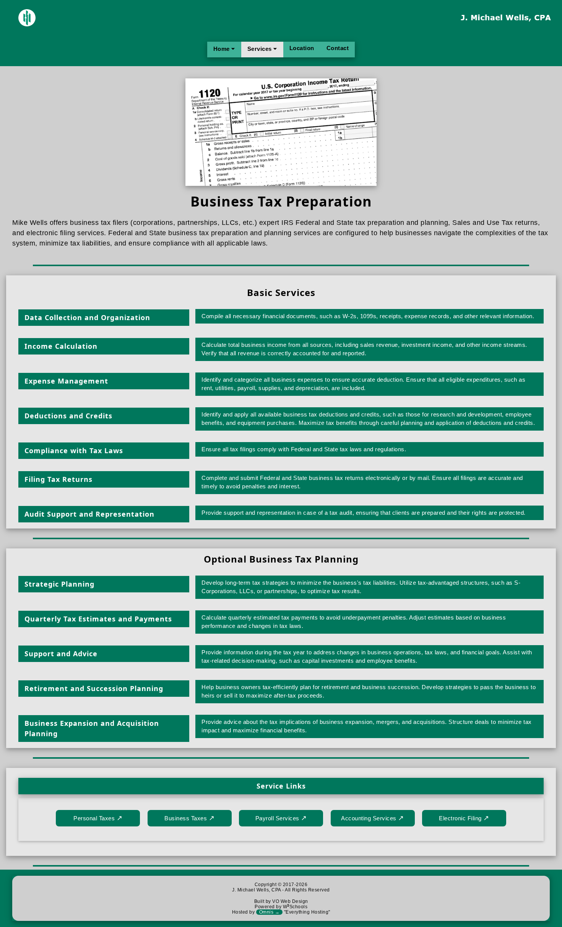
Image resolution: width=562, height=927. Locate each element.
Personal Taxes (97, 818)
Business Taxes (189, 818)
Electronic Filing (464, 818)
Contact (337, 48)
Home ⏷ (224, 49)
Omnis (269, 912)
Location (301, 48)
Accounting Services (372, 818)
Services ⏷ (262, 49)
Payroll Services (281, 818)
